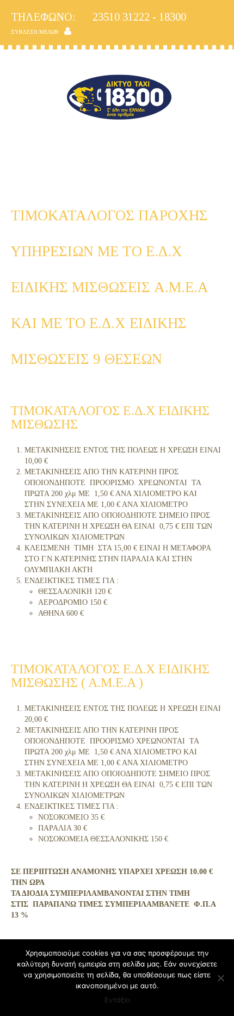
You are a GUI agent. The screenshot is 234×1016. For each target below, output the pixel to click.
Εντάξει (117, 999)
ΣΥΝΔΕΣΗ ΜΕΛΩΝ (34, 32)
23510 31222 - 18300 (98, 17)
